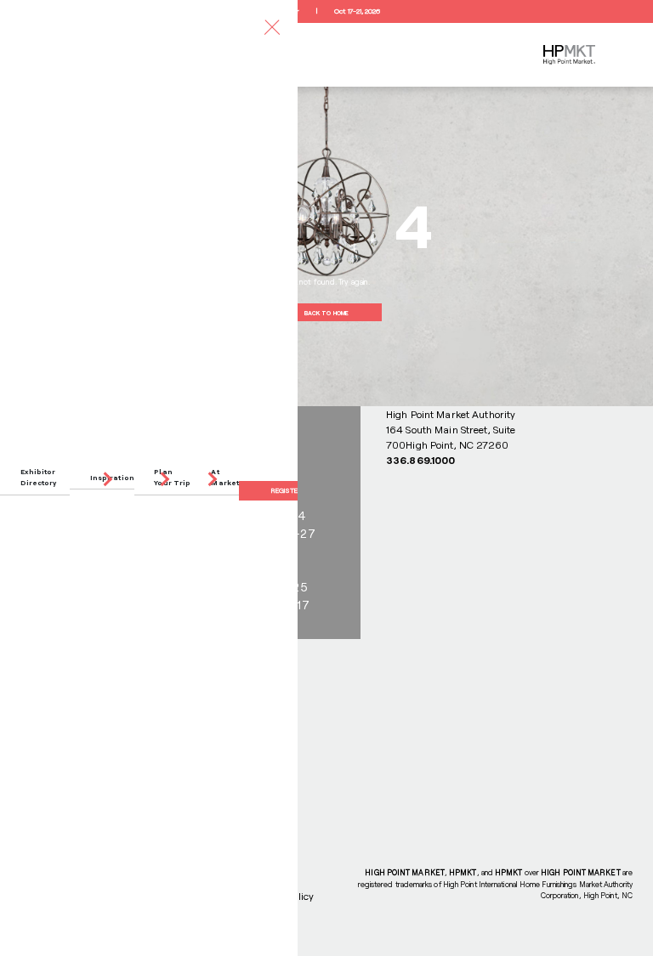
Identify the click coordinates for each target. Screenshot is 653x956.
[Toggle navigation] (272, 26)
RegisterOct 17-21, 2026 (326, 11)
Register (286, 490)
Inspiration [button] (112, 477)
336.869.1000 (420, 460)
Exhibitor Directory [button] (38, 477)
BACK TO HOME (326, 312)
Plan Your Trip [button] (172, 477)
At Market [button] (225, 477)
